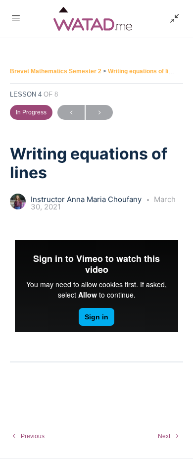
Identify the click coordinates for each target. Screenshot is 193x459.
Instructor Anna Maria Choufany (87, 199)
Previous (71, 112)
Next (99, 112)
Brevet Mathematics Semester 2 (56, 71)
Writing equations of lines (143, 71)
